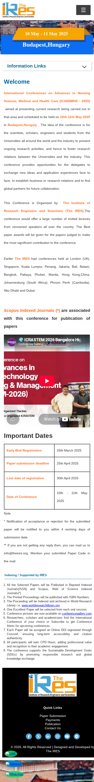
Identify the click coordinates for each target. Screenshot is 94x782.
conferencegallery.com (77, 613)
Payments (53, 720)
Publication (53, 724)
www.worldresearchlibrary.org (41, 605)
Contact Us (53, 728)
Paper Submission (53, 716)
